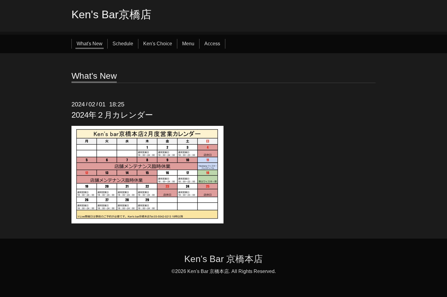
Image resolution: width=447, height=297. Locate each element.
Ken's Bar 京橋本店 (223, 259)
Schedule (123, 43)
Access (212, 43)
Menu (188, 43)
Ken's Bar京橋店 (111, 14)
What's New (89, 43)
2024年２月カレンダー (112, 114)
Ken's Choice (157, 43)
